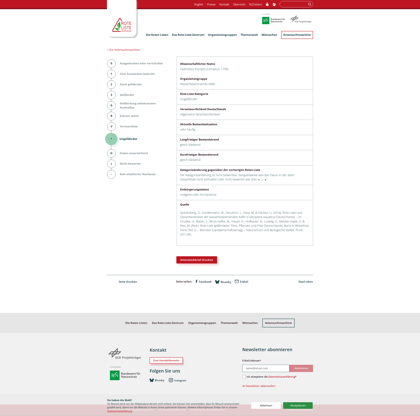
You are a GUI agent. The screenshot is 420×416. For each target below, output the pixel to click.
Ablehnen (266, 405)
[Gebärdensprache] (274, 4)
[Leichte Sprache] (267, 4)
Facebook (205, 282)
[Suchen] (310, 4)
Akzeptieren (298, 405)
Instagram (180, 380)
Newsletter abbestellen (260, 386)
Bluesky (226, 282)
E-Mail (244, 282)
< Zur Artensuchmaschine (123, 50)
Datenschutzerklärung (119, 411)
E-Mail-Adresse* (251, 360)
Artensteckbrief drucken (196, 260)
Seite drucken (128, 282)
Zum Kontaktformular (166, 360)
